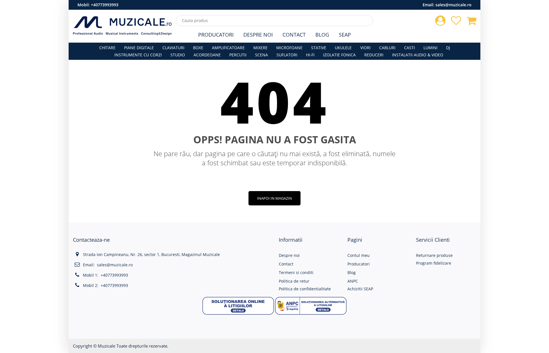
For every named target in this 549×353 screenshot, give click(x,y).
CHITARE (107, 47)
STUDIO (177, 54)
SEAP (345, 34)
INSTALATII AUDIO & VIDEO (417, 54)
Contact (294, 34)
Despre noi (289, 255)
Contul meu (358, 255)
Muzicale (106, 346)
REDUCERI (373, 54)
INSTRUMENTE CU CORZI (138, 54)
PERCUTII (237, 54)
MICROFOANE (289, 47)
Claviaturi (173, 47)
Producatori (216, 34)
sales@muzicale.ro (453, 4)
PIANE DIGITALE (139, 47)
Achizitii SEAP (360, 288)
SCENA (261, 54)
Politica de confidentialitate (305, 288)
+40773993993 (104, 4)
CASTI (409, 47)
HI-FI (310, 54)
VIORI (365, 47)
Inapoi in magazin (274, 198)
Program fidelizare (433, 263)
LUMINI (430, 47)
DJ (448, 47)
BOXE (198, 47)
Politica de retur (294, 281)
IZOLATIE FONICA (339, 54)
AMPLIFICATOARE (228, 47)
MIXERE (260, 47)
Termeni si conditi (296, 272)
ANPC (352, 281)
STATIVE (318, 47)
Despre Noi (258, 34)
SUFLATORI (287, 54)
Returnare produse (434, 255)
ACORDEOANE (207, 54)
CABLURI (387, 47)
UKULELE (343, 47)
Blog (322, 34)
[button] (238, 305)
